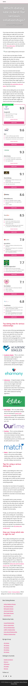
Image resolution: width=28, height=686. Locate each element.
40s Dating (6, 647)
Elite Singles (7, 409)
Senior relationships (9, 625)
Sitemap (6, 668)
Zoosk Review (7, 615)
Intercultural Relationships (10, 632)
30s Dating (6, 645)
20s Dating (6, 643)
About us (6, 662)
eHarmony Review (8, 611)
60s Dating (6, 652)
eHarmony (7, 380)
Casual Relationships (9, 623)
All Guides (6, 666)
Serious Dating (16, 592)
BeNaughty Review (8, 609)
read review (14, 119)
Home (9, 592)
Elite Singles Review (9, 613)
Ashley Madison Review (10, 604)
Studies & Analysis (8, 659)
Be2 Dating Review (8, 606)
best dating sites (11, 46)
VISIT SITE (14, 122)
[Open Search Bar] (26, 1)
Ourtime (6, 431)
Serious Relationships (9, 627)
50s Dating (6, 650)
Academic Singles (9, 355)
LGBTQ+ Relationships (9, 630)
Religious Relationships (9, 634)
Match (6, 452)
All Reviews (6, 664)
